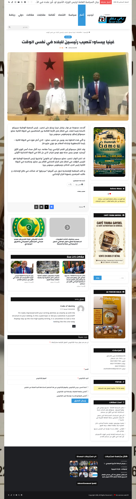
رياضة (12, 15)
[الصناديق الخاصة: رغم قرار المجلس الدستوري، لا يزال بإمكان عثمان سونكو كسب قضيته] (74, 474)
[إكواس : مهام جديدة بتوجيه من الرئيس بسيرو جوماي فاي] (93, 468)
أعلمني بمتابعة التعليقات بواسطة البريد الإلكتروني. (72, 391)
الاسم (86, 369)
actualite (79, 32)
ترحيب (90, 15)
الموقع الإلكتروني (41, 378)
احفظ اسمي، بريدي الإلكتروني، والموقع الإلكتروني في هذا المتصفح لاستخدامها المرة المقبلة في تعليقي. (55, 387)
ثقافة (51, 15)
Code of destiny (67, 306)
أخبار (81, 15)
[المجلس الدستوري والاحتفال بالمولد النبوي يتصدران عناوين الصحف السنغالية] (93, 474)
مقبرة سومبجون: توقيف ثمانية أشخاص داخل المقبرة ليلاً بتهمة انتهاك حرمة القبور (48, 277)
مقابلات (41, 15)
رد (73, 326)
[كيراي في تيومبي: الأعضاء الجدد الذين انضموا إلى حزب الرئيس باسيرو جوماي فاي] (83, 474)
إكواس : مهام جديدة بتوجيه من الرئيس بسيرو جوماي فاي (109, 429)
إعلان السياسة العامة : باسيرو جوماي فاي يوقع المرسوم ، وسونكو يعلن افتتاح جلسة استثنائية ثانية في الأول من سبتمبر (75, 279)
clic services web (121, 495)
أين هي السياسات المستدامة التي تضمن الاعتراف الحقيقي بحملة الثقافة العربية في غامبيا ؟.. (110, 417)
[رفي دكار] (113, 18)
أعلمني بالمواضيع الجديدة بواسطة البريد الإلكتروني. (71, 396)
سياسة (72, 15)
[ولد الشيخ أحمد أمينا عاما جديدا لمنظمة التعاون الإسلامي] (74, 468)
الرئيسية (86, 32)
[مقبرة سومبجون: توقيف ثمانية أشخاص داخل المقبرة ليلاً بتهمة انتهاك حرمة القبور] (48, 267)
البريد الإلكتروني (83, 378)
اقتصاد (62, 15)
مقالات (30, 15)
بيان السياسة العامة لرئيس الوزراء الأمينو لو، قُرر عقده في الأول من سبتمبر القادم (23, 277)
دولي (20, 15)
